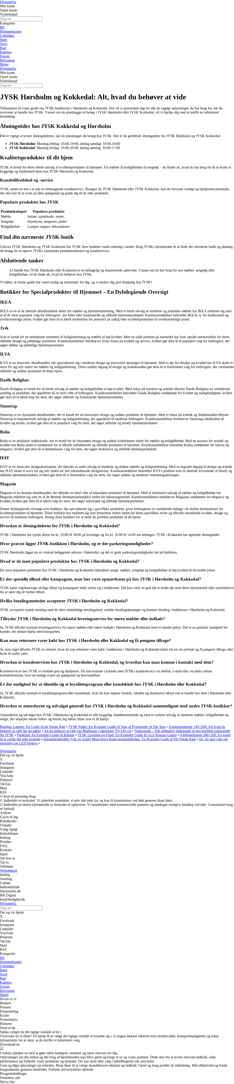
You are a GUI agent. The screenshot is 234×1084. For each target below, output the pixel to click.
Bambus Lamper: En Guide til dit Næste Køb (32, 727)
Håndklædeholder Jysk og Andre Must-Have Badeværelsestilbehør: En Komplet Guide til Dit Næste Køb (119, 739)
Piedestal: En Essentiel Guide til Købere (45, 735)
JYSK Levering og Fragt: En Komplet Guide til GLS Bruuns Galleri (127, 735)
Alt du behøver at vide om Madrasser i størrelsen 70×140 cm (87, 731)
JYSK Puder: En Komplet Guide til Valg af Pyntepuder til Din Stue (117, 727)
